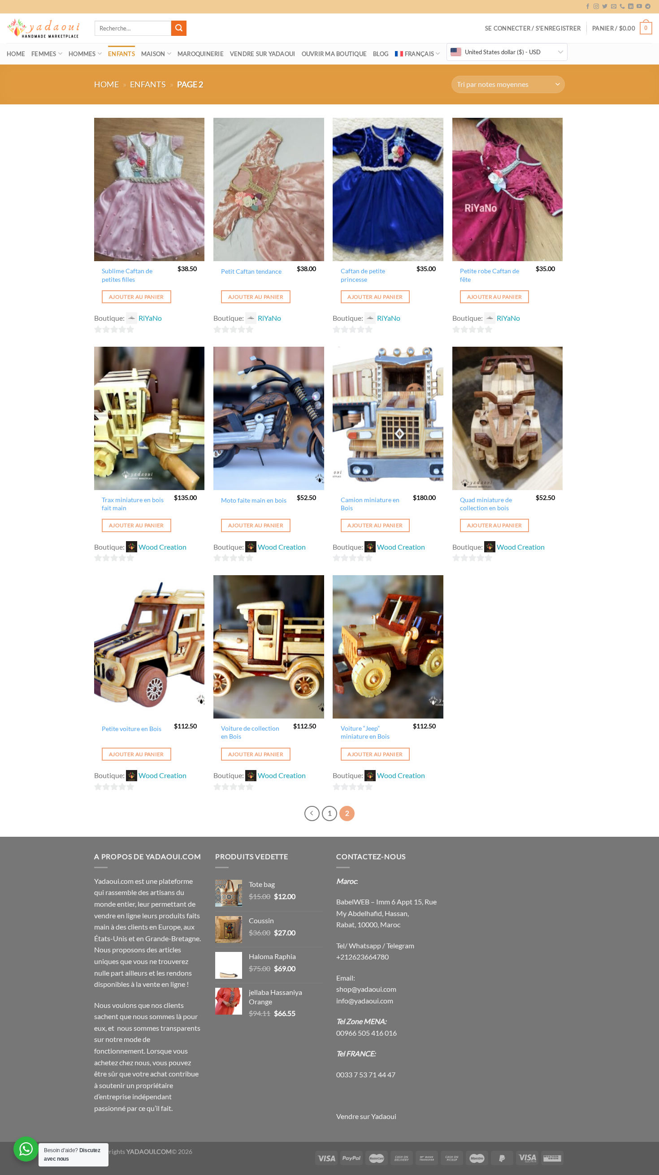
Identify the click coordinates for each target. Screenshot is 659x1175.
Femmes (43, 53)
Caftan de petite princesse (363, 275)
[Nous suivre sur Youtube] (639, 7)
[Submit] (178, 28)
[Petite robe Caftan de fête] (507, 189)
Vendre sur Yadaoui (262, 53)
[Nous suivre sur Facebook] (587, 7)
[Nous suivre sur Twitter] (604, 7)
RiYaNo (150, 318)
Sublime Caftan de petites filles (127, 275)
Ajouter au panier (136, 297)
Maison (153, 53)
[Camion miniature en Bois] (388, 418)
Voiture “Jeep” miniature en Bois (365, 732)
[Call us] (622, 7)
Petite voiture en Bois (131, 728)
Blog (381, 53)
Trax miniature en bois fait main (133, 504)
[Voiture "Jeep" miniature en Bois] (388, 647)
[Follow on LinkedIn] (630, 7)
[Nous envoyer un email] (613, 7)
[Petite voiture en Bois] (149, 647)
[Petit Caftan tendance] (268, 189)
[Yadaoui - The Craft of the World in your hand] (44, 28)
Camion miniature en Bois (370, 504)
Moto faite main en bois (253, 500)
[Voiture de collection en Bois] (268, 647)
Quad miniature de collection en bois (486, 504)
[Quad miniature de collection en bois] (507, 418)
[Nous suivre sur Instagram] (596, 7)
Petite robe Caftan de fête (489, 275)
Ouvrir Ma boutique (334, 53)
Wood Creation (162, 546)
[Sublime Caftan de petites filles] (149, 189)
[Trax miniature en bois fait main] (149, 418)
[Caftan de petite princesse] (388, 189)
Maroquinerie (201, 53)
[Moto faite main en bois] (268, 418)
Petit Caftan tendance (251, 271)
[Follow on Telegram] (647, 7)
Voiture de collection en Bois (250, 732)
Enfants (121, 53)
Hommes (82, 53)
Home (16, 53)
